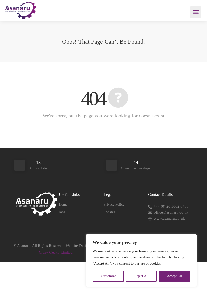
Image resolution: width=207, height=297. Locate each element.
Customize (108, 276)
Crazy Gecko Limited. (56, 252)
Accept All (174, 276)
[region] (141, 260)
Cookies (109, 212)
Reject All (141, 276)
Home (63, 204)
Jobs (62, 212)
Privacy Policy (114, 204)
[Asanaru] (20, 16)
